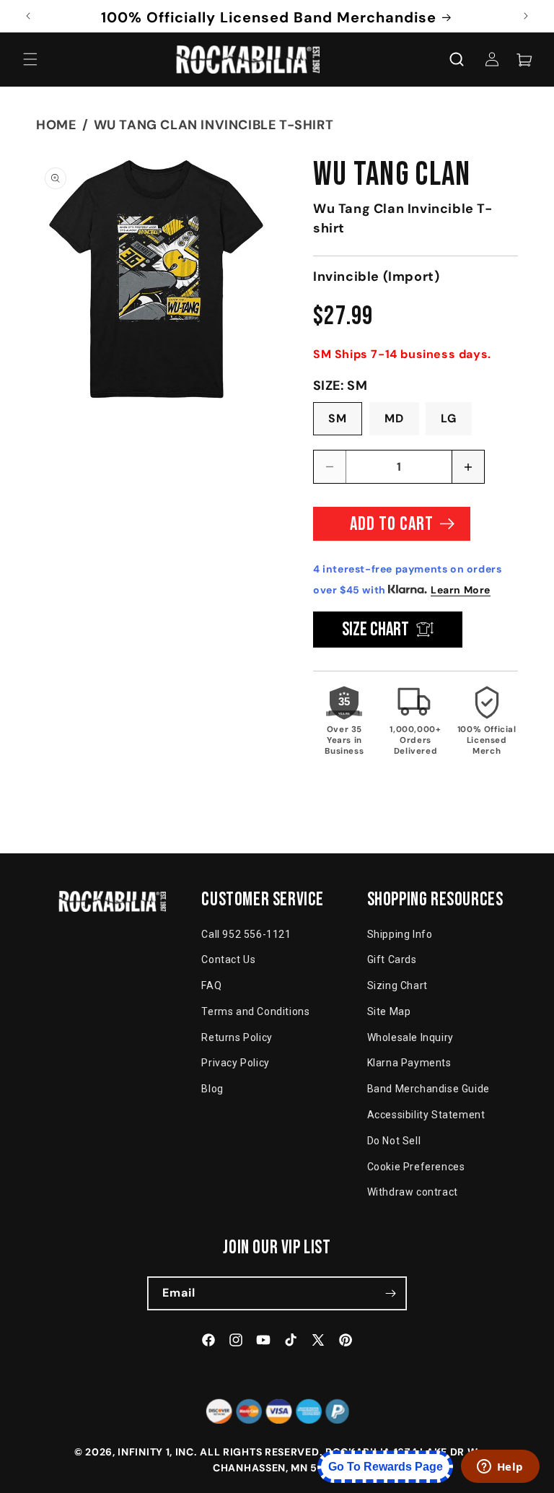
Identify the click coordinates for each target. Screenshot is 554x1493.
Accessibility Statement (426, 1114)
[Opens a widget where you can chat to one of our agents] (500, 1468)
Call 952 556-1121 (246, 934)
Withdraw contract (412, 1192)
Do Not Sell (394, 1140)
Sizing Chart (397, 985)
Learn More (461, 589)
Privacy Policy (235, 1062)
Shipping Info (400, 934)
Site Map (389, 1011)
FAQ (211, 985)
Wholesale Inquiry (410, 1037)
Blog (212, 1088)
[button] (30, 59)
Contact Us (228, 959)
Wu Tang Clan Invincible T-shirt (214, 125)
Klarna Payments (409, 1062)
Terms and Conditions (255, 1011)
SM (337, 418)
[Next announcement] (526, 16)
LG (449, 418)
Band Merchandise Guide (428, 1088)
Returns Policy (236, 1037)
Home (56, 125)
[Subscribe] (390, 1293)
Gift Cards (392, 959)
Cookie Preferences (416, 1166)
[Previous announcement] (28, 16)
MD (394, 418)
